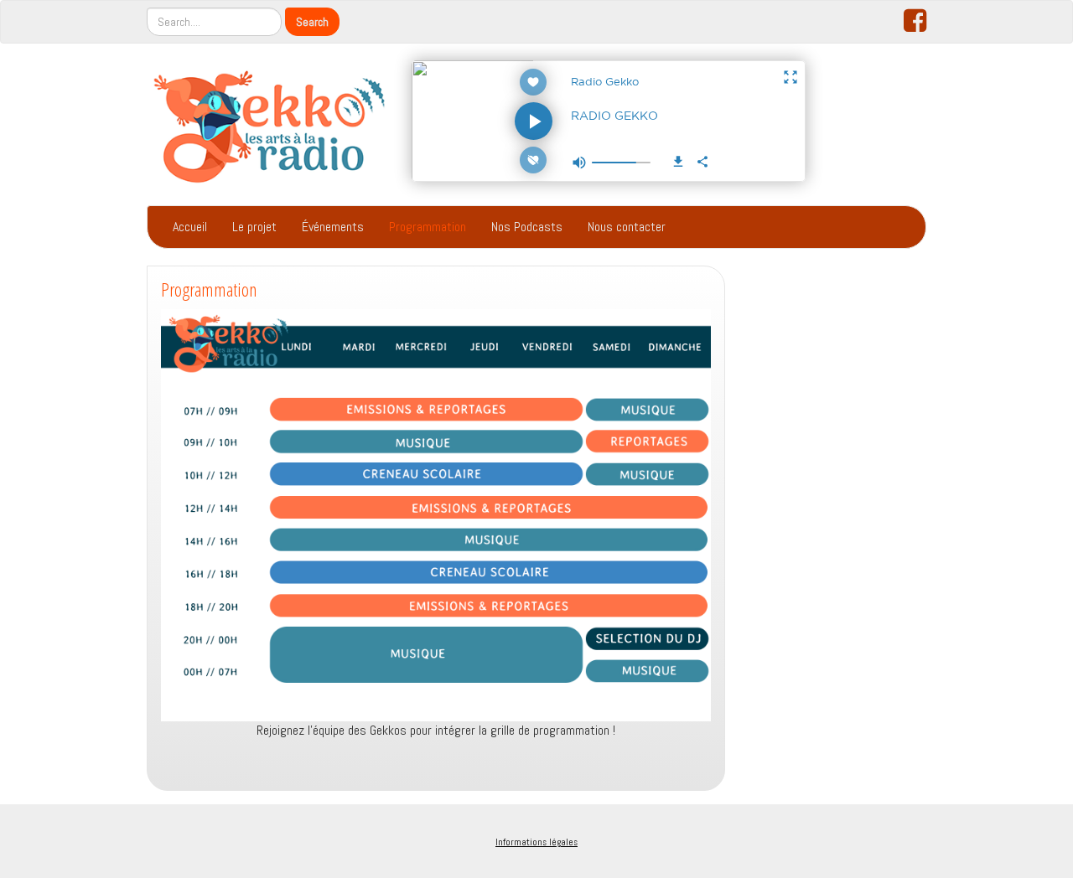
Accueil (190, 226)
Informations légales (536, 842)
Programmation (427, 226)
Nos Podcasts (526, 226)
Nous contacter (627, 226)
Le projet (254, 226)
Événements (333, 226)
